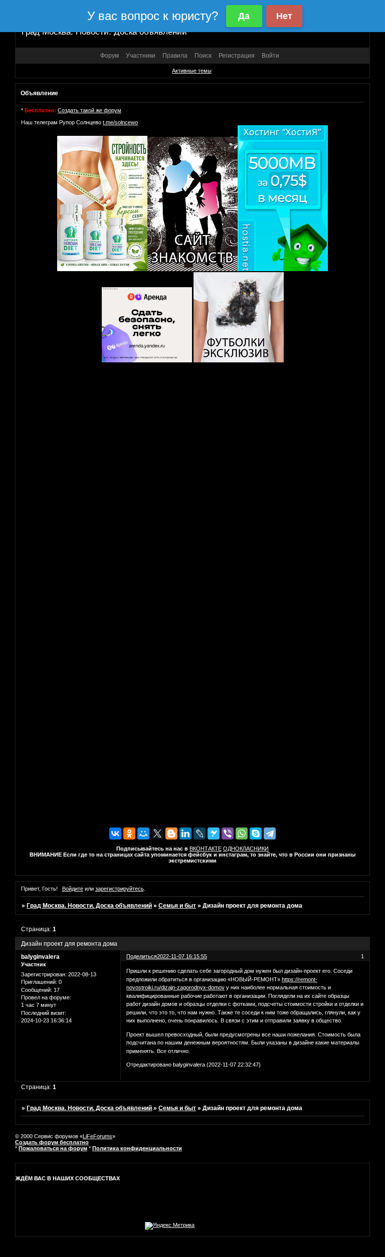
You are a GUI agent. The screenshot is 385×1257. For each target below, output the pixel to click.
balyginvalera (40, 956)
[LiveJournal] (200, 833)
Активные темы (192, 71)
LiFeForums (97, 1136)
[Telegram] (270, 833)
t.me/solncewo (120, 122)
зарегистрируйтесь (119, 889)
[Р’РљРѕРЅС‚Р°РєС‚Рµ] (115, 833)
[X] (157, 833)
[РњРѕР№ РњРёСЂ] (143, 833)
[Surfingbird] (214, 833)
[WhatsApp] (242, 833)
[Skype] (256, 833)
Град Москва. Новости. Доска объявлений (89, 905)
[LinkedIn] (185, 833)
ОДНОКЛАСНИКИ (246, 849)
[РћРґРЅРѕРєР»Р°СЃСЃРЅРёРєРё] (129, 833)
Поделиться (141, 956)
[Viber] (228, 833)
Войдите (72, 889)
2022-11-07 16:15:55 (182, 956)
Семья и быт (177, 905)
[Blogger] (171, 833)
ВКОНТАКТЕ (205, 849)
